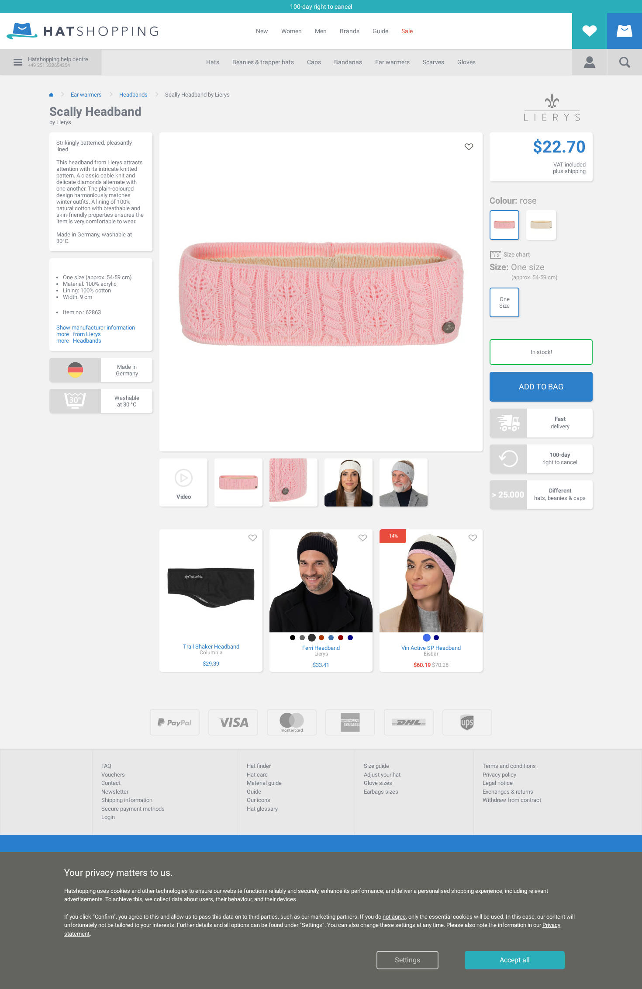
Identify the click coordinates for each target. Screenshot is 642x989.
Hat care (257, 774)
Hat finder (259, 766)
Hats (212, 62)
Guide (380, 31)
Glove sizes (378, 783)
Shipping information (126, 800)
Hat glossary (262, 808)
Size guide (376, 766)
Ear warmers (392, 62)
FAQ (106, 766)
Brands (349, 31)
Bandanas (348, 62)
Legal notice (498, 783)
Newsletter (114, 791)
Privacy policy (499, 774)
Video (183, 496)
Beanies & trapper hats (263, 62)
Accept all (515, 960)
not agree (394, 916)
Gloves (466, 62)
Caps (314, 62)
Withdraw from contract (512, 800)
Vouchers (113, 774)
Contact (111, 783)
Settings (407, 960)
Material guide (264, 783)
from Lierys (87, 334)
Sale (407, 31)
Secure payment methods (133, 808)
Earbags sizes (381, 791)
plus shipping (569, 171)
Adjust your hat (382, 774)
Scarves (433, 62)
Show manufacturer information (95, 327)
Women (291, 31)
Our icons (258, 800)
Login (108, 817)
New (262, 31)
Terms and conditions (509, 766)
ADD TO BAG (541, 386)
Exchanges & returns (508, 791)
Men (321, 31)
